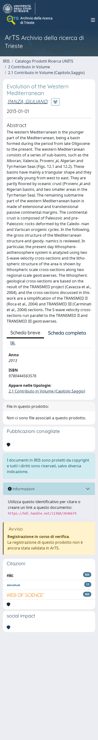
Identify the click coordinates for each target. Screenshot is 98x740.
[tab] (13, 343)
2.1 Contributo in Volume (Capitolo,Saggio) (46, 72)
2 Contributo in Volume (29, 66)
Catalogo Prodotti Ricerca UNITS (44, 61)
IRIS (6, 61)
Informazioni (23, 488)
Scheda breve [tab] (25, 332)
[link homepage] (19, 8)
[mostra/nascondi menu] (93, 20)
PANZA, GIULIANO (27, 101)
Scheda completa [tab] (67, 333)
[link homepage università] (30, 20)
